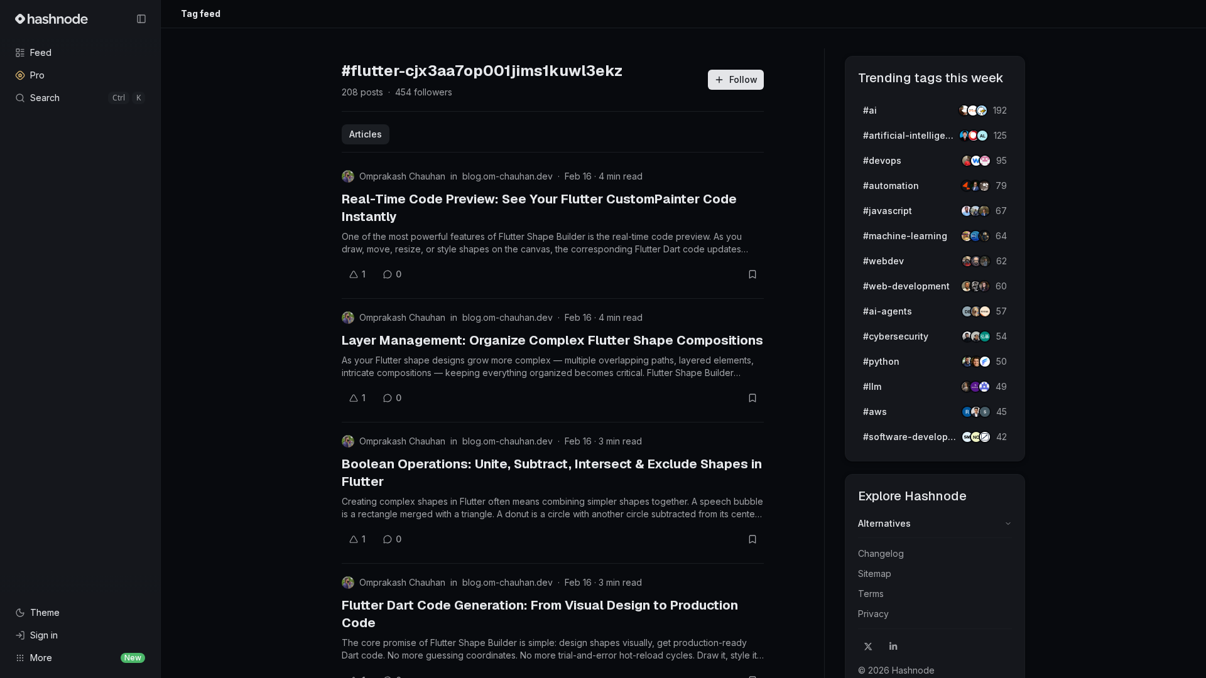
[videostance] (981, 110)
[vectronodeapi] (985, 361)
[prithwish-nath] (984, 286)
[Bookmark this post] (752, 274)
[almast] (982, 135)
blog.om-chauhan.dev (507, 176)
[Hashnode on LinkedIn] (893, 647)
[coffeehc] (984, 186)
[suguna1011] (985, 412)
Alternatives (884, 523)
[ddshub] (985, 311)
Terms (871, 593)
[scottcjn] (984, 236)
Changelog (881, 553)
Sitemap (874, 573)
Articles (365, 134)
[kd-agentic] (985, 336)
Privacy (873, 613)
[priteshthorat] (984, 211)
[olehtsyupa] (985, 261)
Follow (743, 79)
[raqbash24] (985, 437)
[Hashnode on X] (868, 647)
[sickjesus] (985, 160)
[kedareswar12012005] (984, 386)
